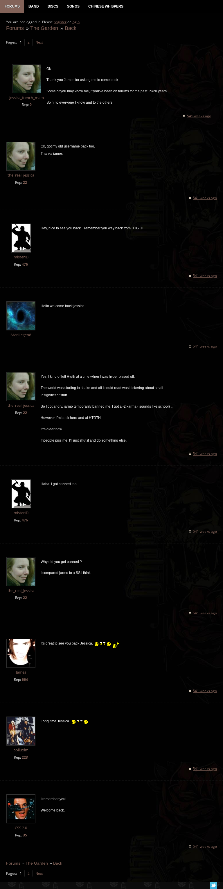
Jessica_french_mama (27, 97)
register (60, 21)
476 (25, 264)
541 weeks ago (199, 116)
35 (25, 835)
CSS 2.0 (21, 827)
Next (39, 42)
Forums (15, 28)
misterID (21, 257)
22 (25, 182)
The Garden (44, 28)
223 (25, 757)
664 (25, 679)
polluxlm (20, 750)
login (76, 21)
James (21, 672)
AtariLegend (20, 334)
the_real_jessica (21, 175)
